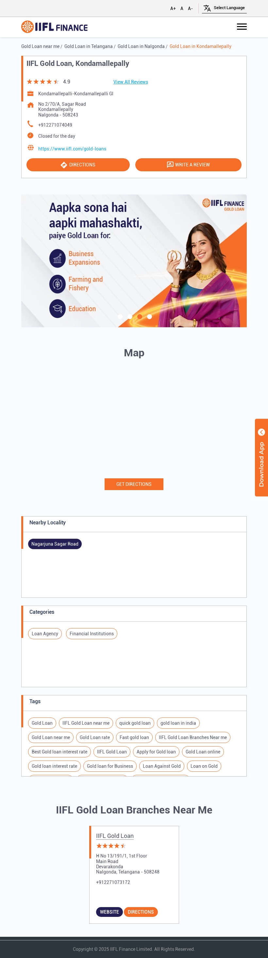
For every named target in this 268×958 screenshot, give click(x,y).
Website (109, 912)
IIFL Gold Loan (115, 835)
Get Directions (134, 484)
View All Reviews (130, 82)
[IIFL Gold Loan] (54, 27)
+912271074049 (55, 125)
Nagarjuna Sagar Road (54, 544)
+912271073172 (113, 882)
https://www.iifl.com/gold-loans (72, 148)
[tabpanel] (134, 260)
